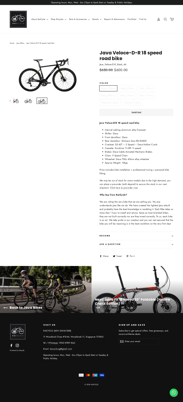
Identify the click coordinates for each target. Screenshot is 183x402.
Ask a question (110, 244)
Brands (95, 19)
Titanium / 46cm (110, 102)
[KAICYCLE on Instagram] (17, 345)
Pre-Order (132, 19)
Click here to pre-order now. (124, 187)
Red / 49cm (108, 95)
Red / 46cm (146, 88)
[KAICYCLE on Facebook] (11, 345)
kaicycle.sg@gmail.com (61, 348)
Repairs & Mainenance (114, 19)
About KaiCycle (38, 19)
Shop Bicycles (57, 19)
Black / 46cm (108, 88)
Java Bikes (20, 43)
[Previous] (11, 101)
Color (104, 83)
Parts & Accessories (78, 19)
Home (12, 43)
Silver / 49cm (147, 95)
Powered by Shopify (17, 350)
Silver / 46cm (127, 95)
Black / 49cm (127, 88)
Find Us (142, 19)
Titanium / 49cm (132, 102)
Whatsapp (53, 342)
